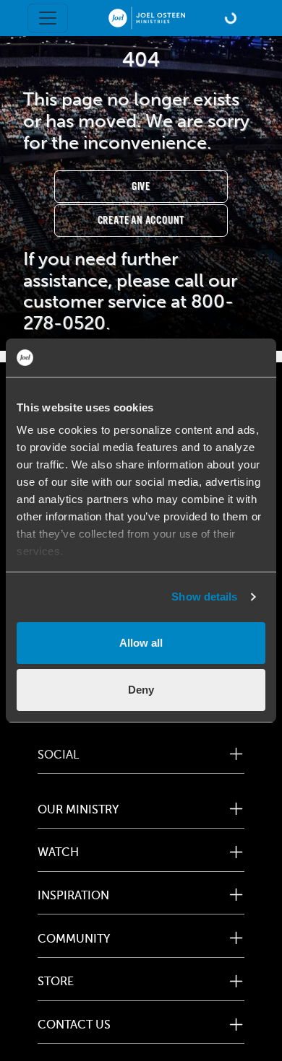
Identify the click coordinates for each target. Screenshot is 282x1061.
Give (141, 186)
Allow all (141, 643)
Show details (204, 596)
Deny (141, 690)
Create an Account (141, 220)
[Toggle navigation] (47, 18)
